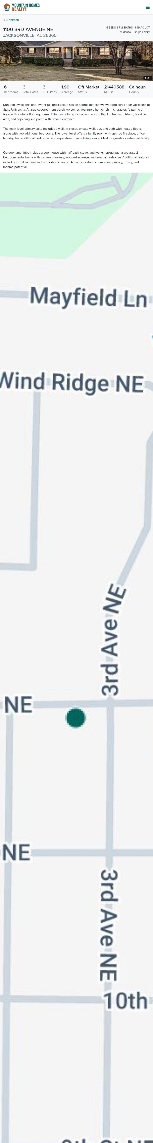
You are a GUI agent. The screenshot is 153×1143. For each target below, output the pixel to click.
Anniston (12, 20)
